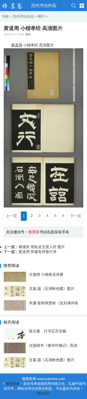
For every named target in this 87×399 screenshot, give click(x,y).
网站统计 (44, 393)
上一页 (11, 216)
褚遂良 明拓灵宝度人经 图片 (42, 247)
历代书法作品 (43, 5)
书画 (5, 16)
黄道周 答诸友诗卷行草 (38, 252)
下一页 (75, 216)
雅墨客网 (13, 384)
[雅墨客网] (14, 5)
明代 (41, 16)
